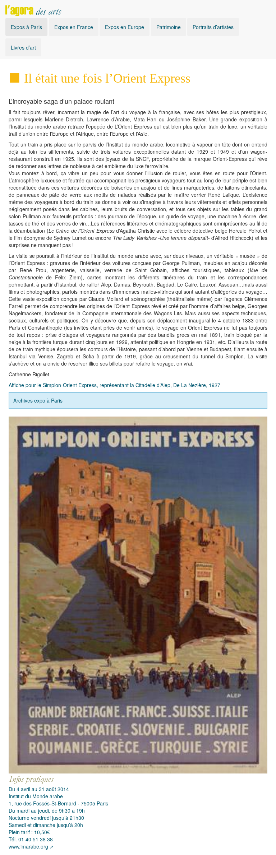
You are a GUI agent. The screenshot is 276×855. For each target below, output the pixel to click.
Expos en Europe (124, 27)
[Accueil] (33, 9)
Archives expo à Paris (38, 400)
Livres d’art (23, 47)
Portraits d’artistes (213, 27)
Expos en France (73, 27)
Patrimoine (168, 27)
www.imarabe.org (28, 846)
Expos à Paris (26, 27)
